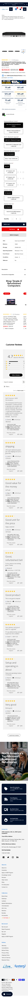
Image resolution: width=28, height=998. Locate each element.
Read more (14, 416)
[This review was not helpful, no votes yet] (20, 434)
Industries (4, 870)
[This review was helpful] (18, 544)
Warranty (4, 945)
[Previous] (3, 4)
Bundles (4, 913)
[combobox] (19, 390)
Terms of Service (6, 957)
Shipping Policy (6, 955)
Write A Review (16, 375)
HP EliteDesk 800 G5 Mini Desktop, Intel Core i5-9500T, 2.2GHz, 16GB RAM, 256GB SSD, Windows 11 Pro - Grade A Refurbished (13, 18)
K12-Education (5, 884)
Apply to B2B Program (7, 872)
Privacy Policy (5, 952)
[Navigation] (24, 9)
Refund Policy (5, 950)
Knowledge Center (6, 875)
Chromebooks (5, 905)
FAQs (3, 882)
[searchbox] (12, 382)
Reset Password (6, 929)
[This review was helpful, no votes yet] (18, 434)
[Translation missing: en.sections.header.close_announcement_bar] (27, 4)
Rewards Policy (5, 960)
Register (4, 934)
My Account (5, 926)
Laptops (4, 901)
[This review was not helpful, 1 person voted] (20, 650)
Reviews (4, 877)
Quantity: (6, 218)
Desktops (4, 898)
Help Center (5, 879)
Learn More (10, 77)
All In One (4, 908)
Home (3, 15)
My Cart (4, 931)
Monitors (4, 910)
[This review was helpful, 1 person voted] (18, 508)
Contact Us (4, 887)
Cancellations (5, 948)
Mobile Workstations (7, 903)
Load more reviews (14, 735)
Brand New (4, 896)
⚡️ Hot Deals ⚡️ (6, 917)
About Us (4, 867)
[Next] (24, 4)
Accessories (5, 915)
